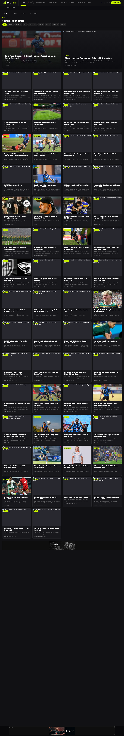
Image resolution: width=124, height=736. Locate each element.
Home (8, 7)
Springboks (81, 2)
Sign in (108, 2)
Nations (18, 24)
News (23, 2)
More (89, 2)
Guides (63, 24)
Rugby (6, 13)
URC (25, 24)
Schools (55, 24)
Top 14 (48, 24)
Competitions (53, 2)
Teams (63, 2)
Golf (35, 13)
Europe (41, 24)
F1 (30, 13)
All (4, 24)
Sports (71, 2)
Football (14, 13)
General (11, 24)
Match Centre (40, 2)
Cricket (23, 13)
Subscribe (116, 2)
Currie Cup (32, 24)
